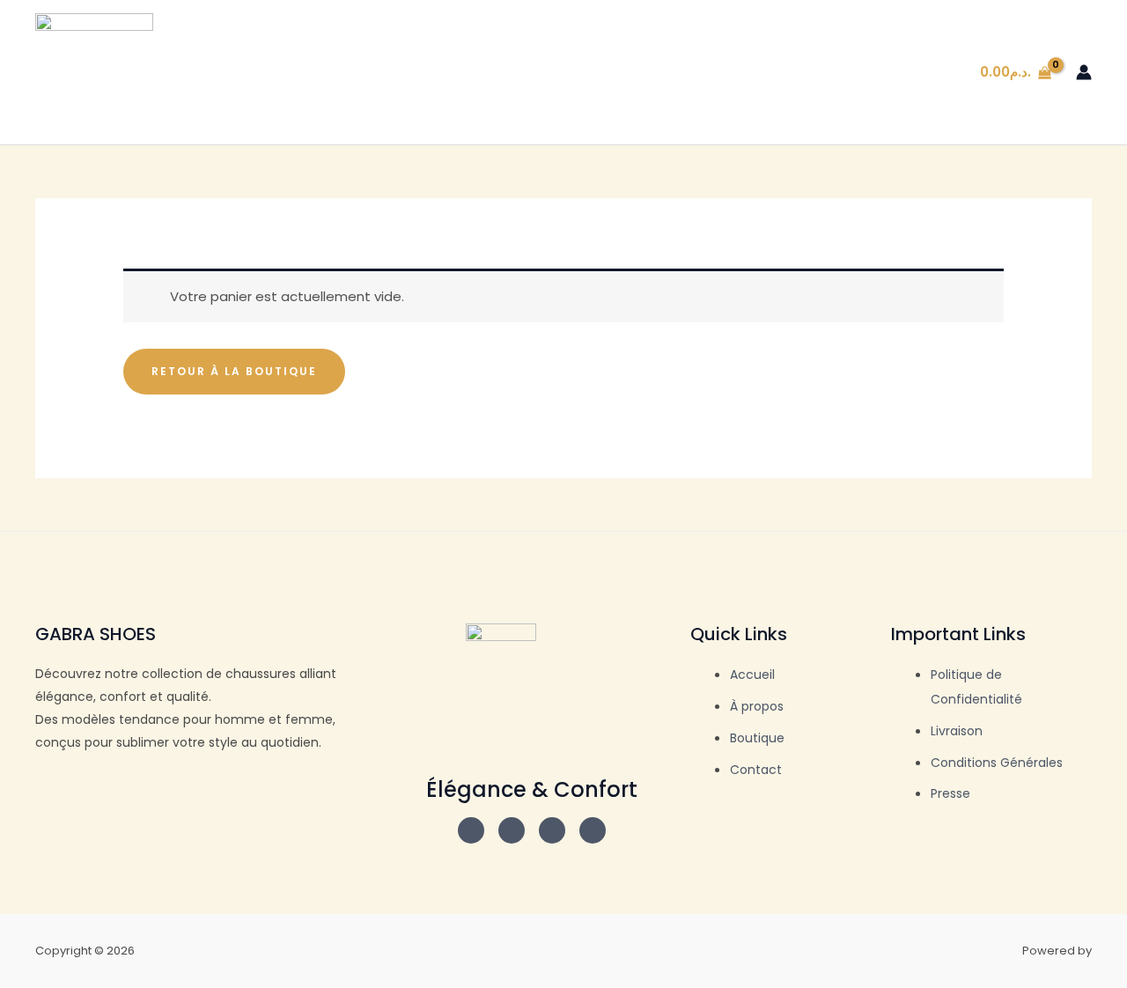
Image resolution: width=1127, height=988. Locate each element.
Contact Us (904, 72)
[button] (745, 72)
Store (719, 72)
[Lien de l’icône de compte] (1084, 72)
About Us (810, 72)
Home (654, 72)
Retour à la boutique (234, 371)
